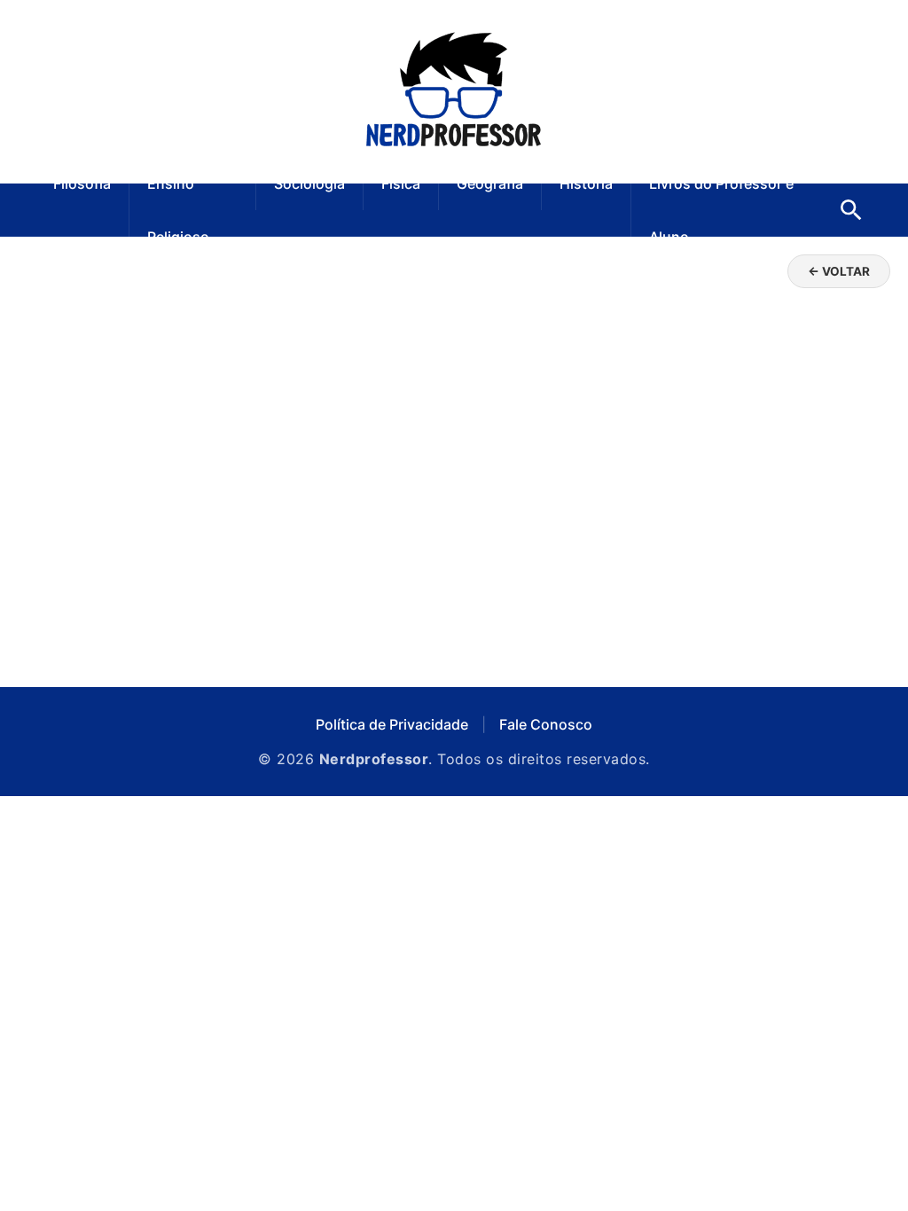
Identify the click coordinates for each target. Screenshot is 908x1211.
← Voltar (839, 271)
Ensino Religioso (178, 210)
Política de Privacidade (392, 724)
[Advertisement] (454, 519)
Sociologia (309, 183)
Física (400, 183)
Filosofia (82, 183)
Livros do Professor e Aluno (721, 210)
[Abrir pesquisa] (851, 210)
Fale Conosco (545, 724)
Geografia (490, 183)
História (586, 183)
